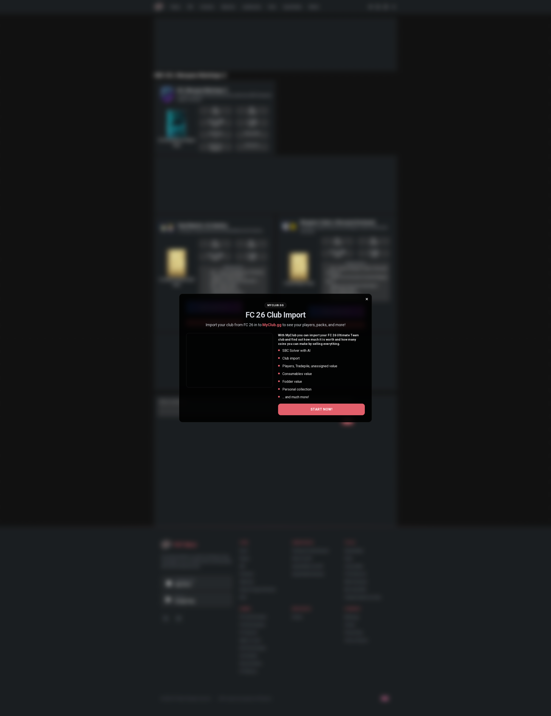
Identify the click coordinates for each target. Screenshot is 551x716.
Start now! (321, 409)
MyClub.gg (272, 325)
